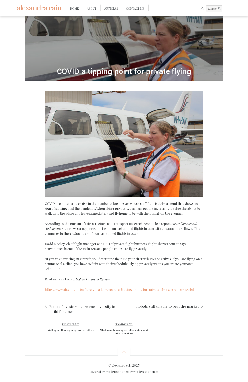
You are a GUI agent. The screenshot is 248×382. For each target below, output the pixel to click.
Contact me (135, 8)
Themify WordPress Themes (140, 371)
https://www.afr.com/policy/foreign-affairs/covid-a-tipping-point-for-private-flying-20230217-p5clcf (119, 289)
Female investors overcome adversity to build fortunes (82, 309)
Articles (111, 8)
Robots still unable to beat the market (167, 306)
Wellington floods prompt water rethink (71, 330)
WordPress (112, 371)
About (91, 8)
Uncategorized (70, 324)
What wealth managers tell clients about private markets (124, 331)
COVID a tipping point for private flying (124, 71)
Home (74, 8)
